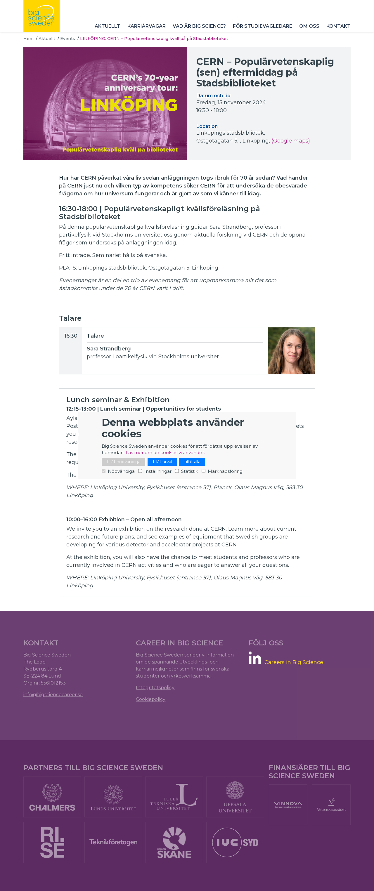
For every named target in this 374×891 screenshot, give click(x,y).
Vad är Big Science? (199, 26)
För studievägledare (262, 26)
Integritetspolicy (155, 687)
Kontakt (338, 26)
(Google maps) (290, 141)
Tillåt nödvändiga (123, 461)
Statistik (189, 471)
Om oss (309, 26)
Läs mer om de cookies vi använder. (165, 452)
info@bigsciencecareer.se (53, 694)
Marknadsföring (225, 471)
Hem (28, 38)
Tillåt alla (192, 461)
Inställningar (158, 471)
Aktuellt (107, 26)
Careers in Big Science (293, 662)
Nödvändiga (121, 471)
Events (67, 38)
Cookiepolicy (150, 699)
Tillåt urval (162, 461)
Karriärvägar (146, 26)
